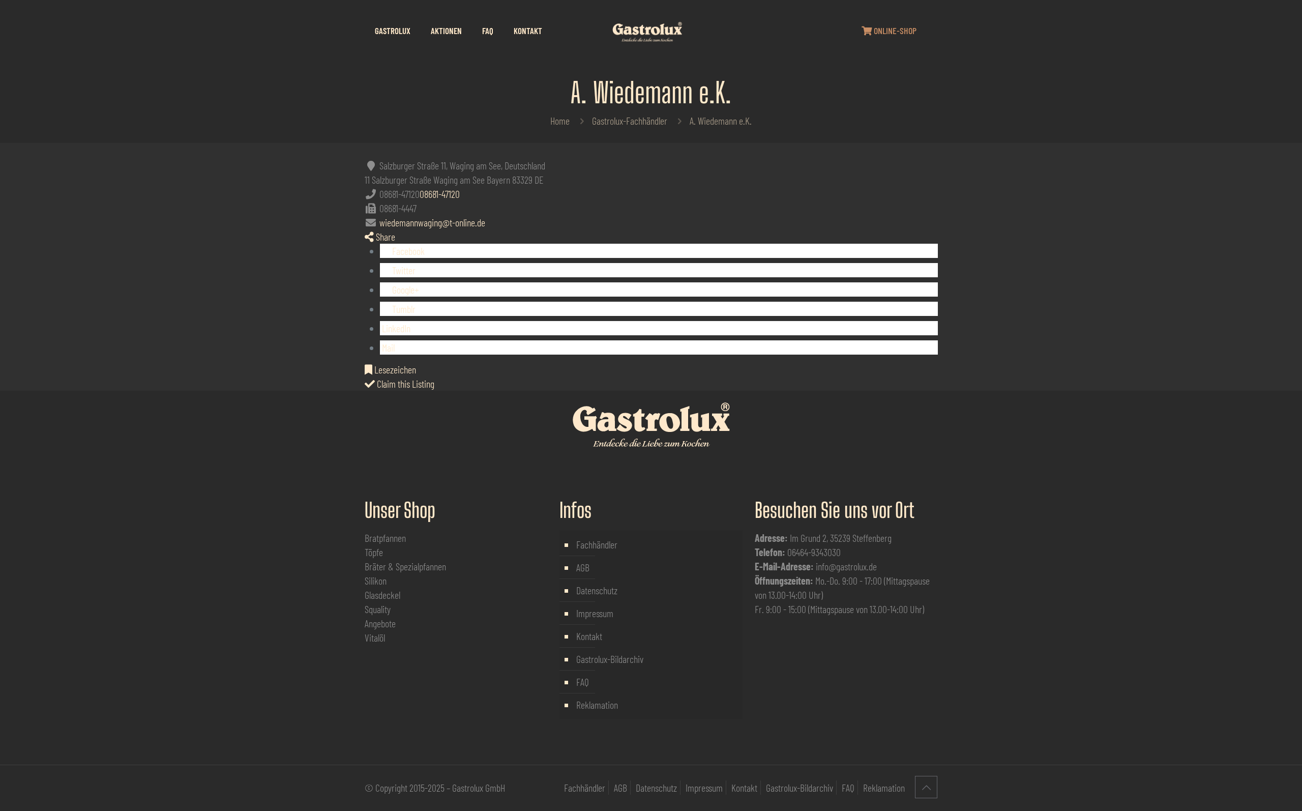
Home (560, 120)
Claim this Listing (404, 384)
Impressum (594, 613)
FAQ (582, 682)
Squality (378, 609)
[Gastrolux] (646, 30)
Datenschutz (596, 590)
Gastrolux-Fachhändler (629, 120)
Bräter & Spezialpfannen (405, 566)
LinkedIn (395, 328)
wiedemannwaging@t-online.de (432, 222)
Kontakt (589, 636)
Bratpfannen (385, 538)
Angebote (380, 623)
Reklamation (597, 705)
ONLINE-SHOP (894, 30)
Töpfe (374, 552)
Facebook (407, 251)
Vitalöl (375, 637)
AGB (582, 567)
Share (384, 236)
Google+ (404, 289)
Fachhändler (596, 544)
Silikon (376, 580)
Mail (387, 347)
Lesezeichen (394, 369)
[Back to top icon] (926, 787)
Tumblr (403, 309)
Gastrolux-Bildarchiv (609, 659)
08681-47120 (440, 194)
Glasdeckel (382, 595)
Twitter (403, 270)
